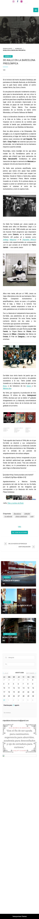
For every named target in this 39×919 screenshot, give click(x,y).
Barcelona (17, 514)
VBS (4, 70)
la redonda (8, 516)
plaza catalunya (21, 516)
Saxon (29, 386)
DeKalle (27, 514)
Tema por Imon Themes (19, 916)
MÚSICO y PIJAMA (9, 637)
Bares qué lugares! (10, 634)
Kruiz (5, 386)
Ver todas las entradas (19, 532)
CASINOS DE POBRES (11, 581)
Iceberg (5, 240)
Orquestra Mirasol (29, 240)
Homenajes (18, 48)
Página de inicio (7, 48)
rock (31, 516)
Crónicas (7, 577)
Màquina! (13, 240)
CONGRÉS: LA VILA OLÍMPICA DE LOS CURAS (17, 606)
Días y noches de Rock (16, 503)
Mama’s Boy (7, 388)
